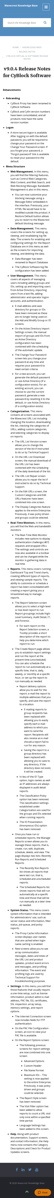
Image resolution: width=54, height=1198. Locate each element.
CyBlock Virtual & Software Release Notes (27, 57)
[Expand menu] (46, 7)
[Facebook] (17, 1169)
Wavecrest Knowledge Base (21, 5)
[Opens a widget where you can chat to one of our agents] (42, 1193)
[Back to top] (27, 1191)
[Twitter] (30, 1169)
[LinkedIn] (23, 1169)
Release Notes (27, 51)
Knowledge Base (32, 47)
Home (15, 47)
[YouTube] (36, 1169)
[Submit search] (45, 22)
